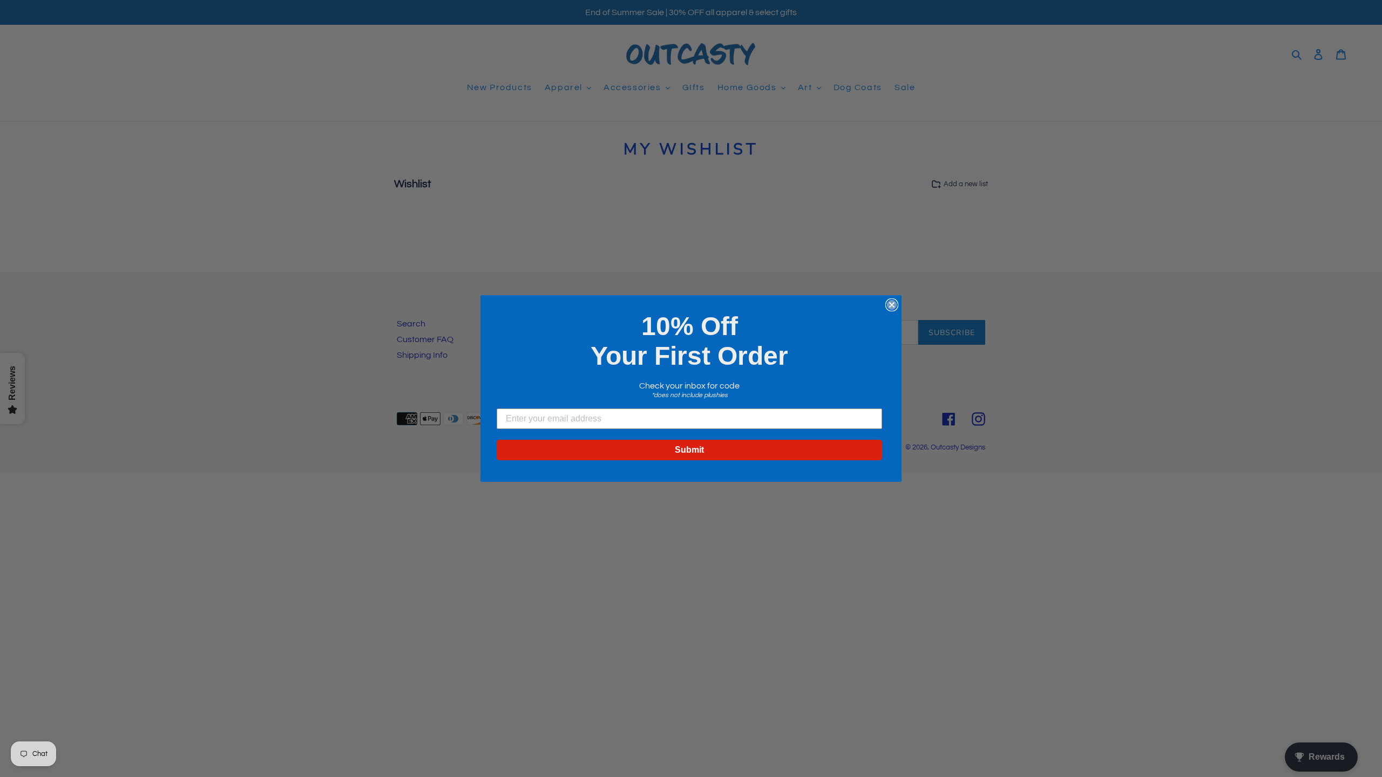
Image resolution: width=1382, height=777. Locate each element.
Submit (689, 449)
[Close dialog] (891, 304)
